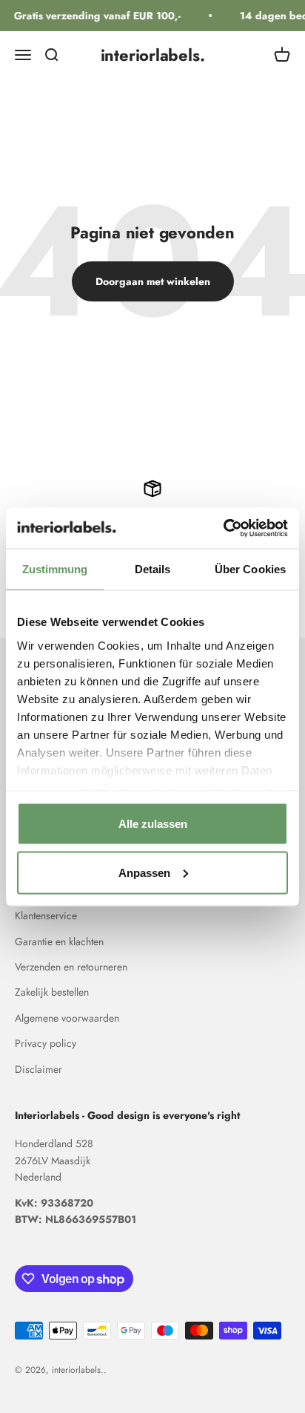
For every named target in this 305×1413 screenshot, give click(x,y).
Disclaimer (38, 1069)
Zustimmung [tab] (55, 569)
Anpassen (144, 872)
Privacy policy (45, 1043)
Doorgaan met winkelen (152, 281)
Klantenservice (46, 915)
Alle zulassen (152, 824)
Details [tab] (153, 569)
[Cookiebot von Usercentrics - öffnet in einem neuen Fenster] (223, 528)
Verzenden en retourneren (71, 966)
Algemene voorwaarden (67, 1018)
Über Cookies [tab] (250, 569)
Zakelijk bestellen (52, 992)
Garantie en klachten (59, 941)
